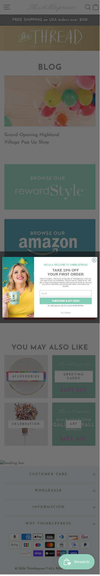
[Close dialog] (94, 260)
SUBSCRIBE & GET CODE (65, 301)
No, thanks (65, 312)
